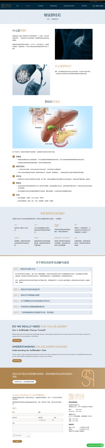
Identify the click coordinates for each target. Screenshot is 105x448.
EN (98, 1)
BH (102, 1)
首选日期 (40, 417)
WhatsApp (29, 402)
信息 (13, 423)
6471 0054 (75, 419)
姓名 (13, 412)
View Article (17, 340)
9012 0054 (79, 411)
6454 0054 (99, 6)
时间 (55, 417)
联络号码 (15, 417)
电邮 (39, 412)
